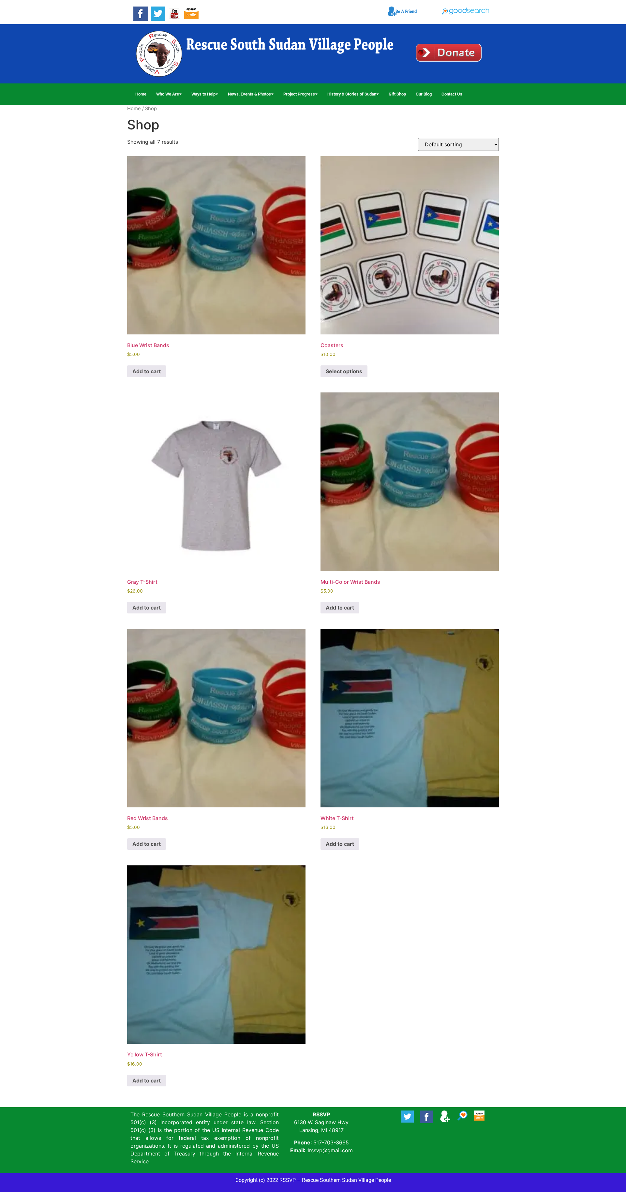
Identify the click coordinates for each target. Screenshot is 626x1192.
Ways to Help (203, 94)
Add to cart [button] (146, 371)
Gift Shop (397, 94)
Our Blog (424, 94)
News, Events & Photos (249, 94)
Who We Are (167, 94)
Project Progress (299, 94)
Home (140, 94)
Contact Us (451, 94)
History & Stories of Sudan (351, 94)
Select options (344, 371)
